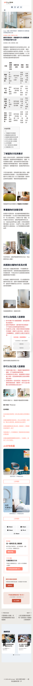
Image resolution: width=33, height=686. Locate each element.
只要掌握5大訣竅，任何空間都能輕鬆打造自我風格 (8, 616)
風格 (16, 35)
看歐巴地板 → (11, 551)
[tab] (13, 654)
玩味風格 (5, 35)
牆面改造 (21, 344)
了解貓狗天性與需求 (10, 133)
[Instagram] (15, 7)
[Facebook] (12, 7)
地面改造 (21, 347)
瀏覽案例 (10, 585)
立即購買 (16, 481)
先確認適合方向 (9, 147)
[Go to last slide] (4, 644)
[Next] (28, 644)
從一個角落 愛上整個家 (11, 145)
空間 (9, 35)
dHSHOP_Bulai (23, 648)
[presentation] (8, 638)
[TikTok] (18, 7)
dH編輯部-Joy (6, 648)
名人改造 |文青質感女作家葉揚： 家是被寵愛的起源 (24, 646)
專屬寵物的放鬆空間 (10, 135)
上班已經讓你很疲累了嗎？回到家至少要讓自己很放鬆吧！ (24, 616)
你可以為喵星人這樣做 (11, 139)
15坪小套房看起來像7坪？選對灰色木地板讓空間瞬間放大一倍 (8, 646)
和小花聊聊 (16, 600)
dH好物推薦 (8, 143)
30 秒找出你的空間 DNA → (14, 568)
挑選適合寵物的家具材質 (11, 137)
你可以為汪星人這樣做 (11, 141)
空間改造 (13, 35)
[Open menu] (4, 10)
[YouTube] (21, 7)
